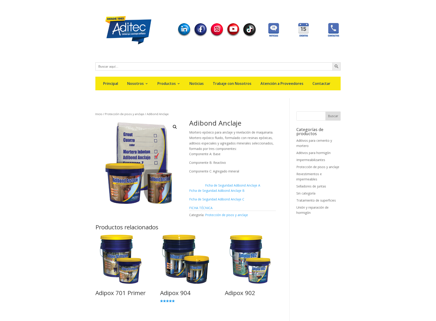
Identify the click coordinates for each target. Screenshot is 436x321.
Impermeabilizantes (310, 160)
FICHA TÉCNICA (201, 208)
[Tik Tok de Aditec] (249, 35)
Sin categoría (305, 193)
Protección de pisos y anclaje (124, 114)
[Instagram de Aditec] (217, 35)
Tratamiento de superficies (316, 200)
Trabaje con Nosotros (232, 84)
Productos (166, 84)
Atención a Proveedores (281, 84)
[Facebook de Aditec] (200, 35)
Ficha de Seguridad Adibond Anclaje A (232, 185)
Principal (110, 84)
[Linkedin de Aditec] (184, 35)
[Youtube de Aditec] (233, 35)
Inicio (98, 114)
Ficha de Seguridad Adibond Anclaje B (217, 190)
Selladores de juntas (311, 186)
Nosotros (135, 84)
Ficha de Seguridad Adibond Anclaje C (216, 199)
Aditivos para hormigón (313, 153)
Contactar (321, 84)
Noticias (196, 84)
